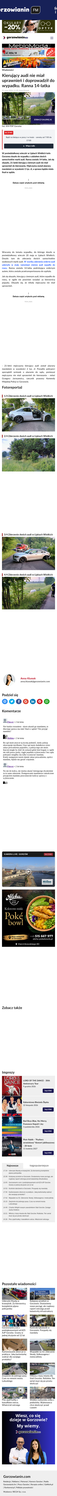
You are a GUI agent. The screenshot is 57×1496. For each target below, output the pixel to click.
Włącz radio (30, 146)
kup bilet (48, 1091)
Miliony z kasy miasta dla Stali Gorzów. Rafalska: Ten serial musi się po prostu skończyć (30, 1215)
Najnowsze (12, 1166)
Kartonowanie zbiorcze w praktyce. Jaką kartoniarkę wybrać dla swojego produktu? (30, 1193)
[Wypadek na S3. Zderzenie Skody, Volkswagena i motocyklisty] (42, 1344)
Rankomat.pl (9, 1488)
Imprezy (8, 1072)
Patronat (24, 1482)
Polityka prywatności (24, 1488)
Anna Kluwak (28, 678)
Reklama (15, 1482)
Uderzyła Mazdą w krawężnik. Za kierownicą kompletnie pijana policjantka (29, 1172)
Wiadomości (8, 70)
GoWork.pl (48, 1485)
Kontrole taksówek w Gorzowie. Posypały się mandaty (28, 1188)
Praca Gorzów (23, 1485)
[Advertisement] (28, 220)
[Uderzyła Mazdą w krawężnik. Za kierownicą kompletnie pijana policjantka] (14, 1294)
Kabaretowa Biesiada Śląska (36, 1102)
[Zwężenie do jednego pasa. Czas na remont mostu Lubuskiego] (14, 1369)
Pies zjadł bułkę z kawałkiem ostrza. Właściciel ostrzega (29, 1219)
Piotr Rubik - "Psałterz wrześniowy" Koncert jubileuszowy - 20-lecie (38, 1143)
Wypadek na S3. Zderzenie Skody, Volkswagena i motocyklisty (31, 1198)
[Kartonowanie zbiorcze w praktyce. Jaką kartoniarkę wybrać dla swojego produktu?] (14, 1344)
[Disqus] (28, 750)
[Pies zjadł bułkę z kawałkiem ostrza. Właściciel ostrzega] (14, 1393)
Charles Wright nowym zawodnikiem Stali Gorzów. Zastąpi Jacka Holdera (30, 1209)
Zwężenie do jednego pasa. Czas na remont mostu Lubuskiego (27, 1203)
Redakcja (7, 1482)
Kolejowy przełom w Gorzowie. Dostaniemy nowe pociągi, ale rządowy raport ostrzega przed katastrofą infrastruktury (31, 1178)
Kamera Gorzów (35, 1482)
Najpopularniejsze (39, 1165)
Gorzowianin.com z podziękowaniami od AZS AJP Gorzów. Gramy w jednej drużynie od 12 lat (30, 1184)
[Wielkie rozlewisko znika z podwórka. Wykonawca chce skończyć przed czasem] (42, 1393)
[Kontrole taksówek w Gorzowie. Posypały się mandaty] (42, 1320)
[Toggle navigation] (52, 38)
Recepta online (37, 1485)
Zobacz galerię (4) (43, 120)
